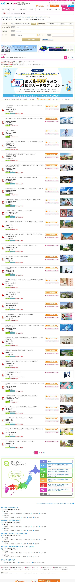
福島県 (49, 466)
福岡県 (49, 489)
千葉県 (66, 469)
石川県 (54, 474)
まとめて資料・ (70, 9)
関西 (14, 9)
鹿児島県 (54, 490)
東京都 (49, 471)
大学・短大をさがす (6, 569)
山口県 (66, 484)
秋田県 (62, 465)
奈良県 (66, 479)
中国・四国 (49, 9)
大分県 (66, 489)
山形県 (66, 465)
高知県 (62, 486)
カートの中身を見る (54, 5)
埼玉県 (62, 469)
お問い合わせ (5, 567)
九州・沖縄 (57, 9)
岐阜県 (62, 474)
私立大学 (40, 17)
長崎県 (58, 489)
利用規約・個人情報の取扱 (17, 567)
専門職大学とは (45, 569)
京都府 (54, 479)
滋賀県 (49, 479)
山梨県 (63, 471)
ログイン (71, 5)
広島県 (62, 484)
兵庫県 (62, 479)
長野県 (68, 471)
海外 (49, 494)
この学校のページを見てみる (52, 109)
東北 (40, 9)
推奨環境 (28, 567)
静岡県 (66, 474)
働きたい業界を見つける (25, 562)
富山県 (49, 474)
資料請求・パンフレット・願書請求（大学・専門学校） (28, 17)
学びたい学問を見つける (39, 562)
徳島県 (49, 486)
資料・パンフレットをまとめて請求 (59, 569)
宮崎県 (49, 490)
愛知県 (49, 476)
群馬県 (58, 469)
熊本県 (62, 489)
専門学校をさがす (18, 569)
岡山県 (58, 484)
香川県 (54, 486)
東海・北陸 (23, 9)
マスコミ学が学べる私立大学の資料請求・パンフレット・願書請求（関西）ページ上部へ (54, 503)
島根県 (54, 484)
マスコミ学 (45, 17)
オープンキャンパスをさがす (32, 569)
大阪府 (58, 479)
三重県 (54, 476)
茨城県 (49, 469)
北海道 (31, 9)
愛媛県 (58, 486)
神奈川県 (54, 471)
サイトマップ (36, 567)
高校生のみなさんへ (46, 567)
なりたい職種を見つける (10, 562)
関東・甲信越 (5, 9)
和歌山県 (50, 481)
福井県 (58, 474)
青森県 (49, 465)
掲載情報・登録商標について (61, 567)
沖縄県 (59, 490)
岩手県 (54, 465)
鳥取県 (49, 484)
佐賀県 (54, 489)
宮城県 (58, 465)
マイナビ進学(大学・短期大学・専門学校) (8, 17)
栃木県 (54, 469)
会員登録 (64, 6)
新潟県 (59, 471)
